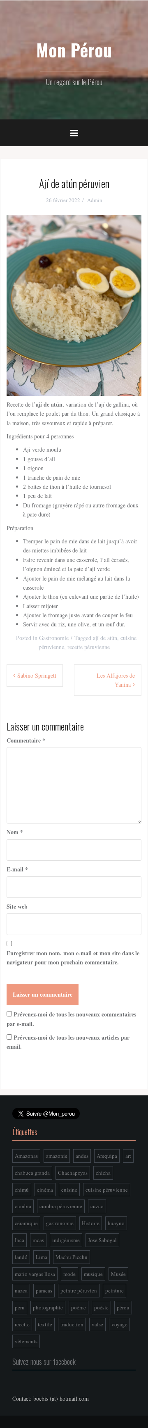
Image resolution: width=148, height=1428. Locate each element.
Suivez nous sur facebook (44, 1361)
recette (22, 1324)
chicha (103, 1172)
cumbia (23, 1206)
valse (97, 1324)
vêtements (26, 1341)
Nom (15, 832)
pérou (123, 1307)
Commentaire (26, 740)
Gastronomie (54, 638)
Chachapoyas (73, 1172)
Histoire (90, 1223)
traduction (71, 1324)
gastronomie (60, 1223)
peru (20, 1307)
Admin (94, 200)
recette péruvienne (88, 647)
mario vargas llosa (35, 1274)
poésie (101, 1307)
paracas (44, 1290)
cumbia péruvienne (60, 1206)
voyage (119, 1324)
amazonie (56, 1155)
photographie (48, 1307)
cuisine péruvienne (107, 1189)
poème (78, 1307)
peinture (114, 1290)
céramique (26, 1223)
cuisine (69, 1189)
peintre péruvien (78, 1290)
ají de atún (105, 638)
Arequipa (107, 1155)
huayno (116, 1223)
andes (82, 1155)
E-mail (17, 869)
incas (38, 1240)
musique (93, 1274)
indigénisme (66, 1240)
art (128, 1155)
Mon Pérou (74, 49)
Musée (118, 1274)
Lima (41, 1257)
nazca (21, 1290)
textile (45, 1324)
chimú (22, 1189)
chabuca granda (32, 1172)
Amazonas (26, 1155)
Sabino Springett (36, 675)
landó (21, 1257)
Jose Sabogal (102, 1240)
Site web (17, 906)
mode (69, 1274)
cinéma (45, 1189)
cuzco (97, 1206)
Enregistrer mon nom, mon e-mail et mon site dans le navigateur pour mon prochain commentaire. (73, 957)
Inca (19, 1240)
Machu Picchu (72, 1257)
